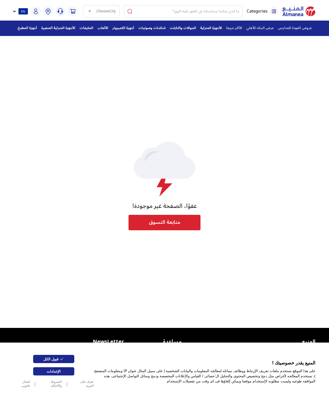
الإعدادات (54, 371)
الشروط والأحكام (56, 384)
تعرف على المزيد (87, 384)
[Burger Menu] (274, 11)
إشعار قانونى (26, 384)
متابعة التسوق (164, 222)
